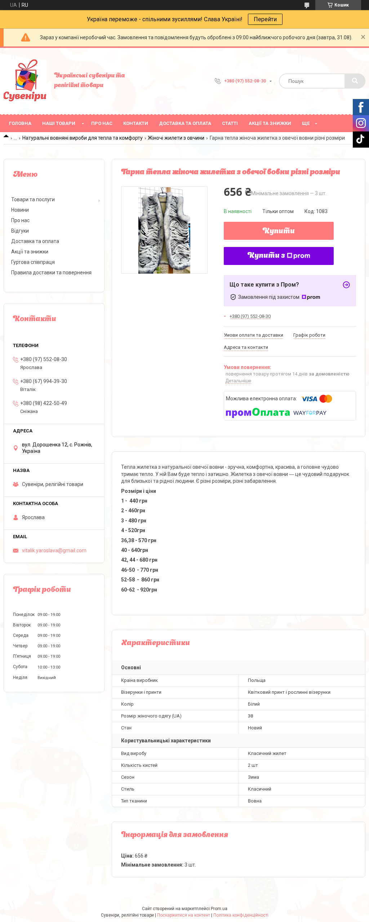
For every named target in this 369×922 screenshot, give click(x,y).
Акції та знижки (270, 123)
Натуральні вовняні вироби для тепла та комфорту (82, 138)
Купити (279, 231)
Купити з (266, 256)
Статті (230, 123)
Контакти (135, 123)
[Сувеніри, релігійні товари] (25, 81)
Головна (20, 123)
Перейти (265, 19)
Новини (20, 210)
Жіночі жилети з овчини (176, 138)
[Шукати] (354, 81)
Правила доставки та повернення (51, 272)
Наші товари (58, 123)
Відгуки (20, 231)
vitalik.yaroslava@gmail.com (54, 550)
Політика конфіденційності (240, 915)
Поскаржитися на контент (183, 915)
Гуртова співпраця (33, 262)
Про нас (101, 123)
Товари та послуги (33, 199)
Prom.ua (219, 908)
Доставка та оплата (185, 123)
